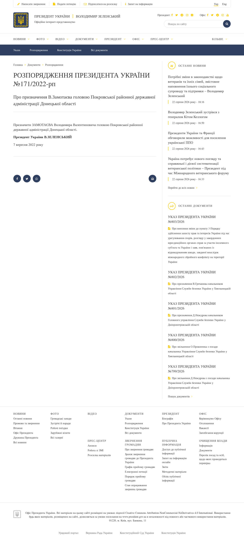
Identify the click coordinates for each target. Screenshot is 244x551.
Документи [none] (85, 39)
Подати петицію (66, 4)
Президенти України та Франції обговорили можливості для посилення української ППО (197, 138)
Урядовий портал (68, 533)
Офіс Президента (23, 433)
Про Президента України (176, 423)
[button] (177, 15)
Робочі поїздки (59, 428)
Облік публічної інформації (171, 478)
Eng (224, 4)
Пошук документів (179, 396)
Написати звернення (33, 4)
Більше (218, 39)
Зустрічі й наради (61, 423)
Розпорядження (39, 50)
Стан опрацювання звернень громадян (136, 487)
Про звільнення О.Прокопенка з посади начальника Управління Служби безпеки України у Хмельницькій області (197, 351)
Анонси (92, 445)
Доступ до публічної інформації (174, 451)
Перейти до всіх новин (181, 187)
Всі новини (19, 442)
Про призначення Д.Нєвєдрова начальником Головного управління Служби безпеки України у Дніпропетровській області (197, 319)
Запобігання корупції (211, 433)
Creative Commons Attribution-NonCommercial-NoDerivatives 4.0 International (169, 513)
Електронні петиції (136, 471)
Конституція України (69, 50)
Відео (92, 413)
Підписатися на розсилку (102, 4)
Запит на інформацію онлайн (174, 460)
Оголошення (206, 423)
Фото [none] (41, 39)
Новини (19, 413)
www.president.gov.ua (134, 516)
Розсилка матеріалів (99, 455)
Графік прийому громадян (140, 467)
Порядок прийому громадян (135, 478)
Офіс (203, 413)
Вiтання (17, 428)
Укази (16, 50)
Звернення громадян (133, 442)
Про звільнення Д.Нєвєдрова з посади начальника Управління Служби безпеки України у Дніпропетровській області (199, 382)
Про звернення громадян (139, 449)
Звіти (165, 467)
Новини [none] (20, 39)
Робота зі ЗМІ (96, 450)
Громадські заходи (61, 418)
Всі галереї (57, 437)
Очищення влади (213, 441)
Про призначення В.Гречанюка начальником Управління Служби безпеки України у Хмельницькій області (199, 288)
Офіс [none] (136, 39)
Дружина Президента (25, 437)
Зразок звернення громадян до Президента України (139, 458)
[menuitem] (23, 39)
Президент (170, 413)
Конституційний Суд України (137, 533)
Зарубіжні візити (60, 433)
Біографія (167, 418)
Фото (55, 413)
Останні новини (22, 418)
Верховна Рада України (99, 533)
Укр (216, 4)
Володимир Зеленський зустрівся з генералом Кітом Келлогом (193, 114)
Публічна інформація (171, 442)
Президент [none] (113, 39)
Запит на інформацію (140, 4)
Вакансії (204, 428)
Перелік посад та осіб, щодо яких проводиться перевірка (212, 459)
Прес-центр (97, 441)
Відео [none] (60, 39)
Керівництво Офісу (210, 418)
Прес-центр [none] (160, 39)
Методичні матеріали (174, 471)
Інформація (205, 445)
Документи (33, 65)
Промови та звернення (26, 423)
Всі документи (99, 50)
